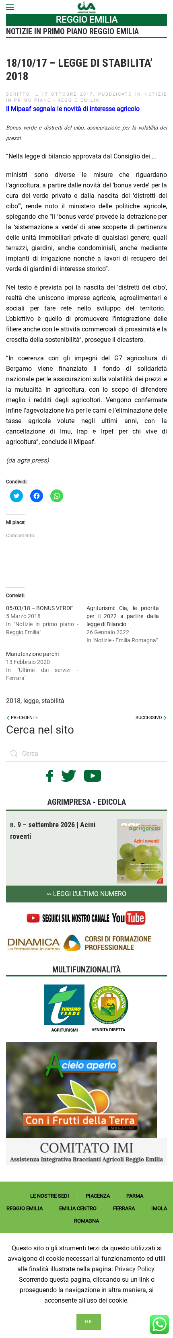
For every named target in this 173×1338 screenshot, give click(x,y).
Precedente (24, 717)
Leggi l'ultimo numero (86, 894)
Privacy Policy (134, 1269)
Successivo (149, 717)
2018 (13, 701)
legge (31, 701)
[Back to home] (86, 7)
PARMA (134, 1196)
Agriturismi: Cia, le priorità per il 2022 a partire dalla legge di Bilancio (122, 616)
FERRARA (124, 1208)
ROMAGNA (86, 1221)
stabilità (52, 701)
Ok (89, 1321)
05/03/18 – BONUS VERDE (39, 608)
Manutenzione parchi (32, 654)
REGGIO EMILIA (24, 1208)
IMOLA (159, 1208)
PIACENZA (98, 1196)
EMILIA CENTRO (78, 1208)
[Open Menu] (10, 7)
